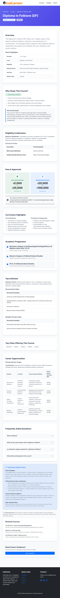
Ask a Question (30, 553)
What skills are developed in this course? (19, 456)
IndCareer (6, 11)
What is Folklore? (12, 436)
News (23, 582)
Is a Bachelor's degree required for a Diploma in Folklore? (24, 449)
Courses (41, 3)
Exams (55, 3)
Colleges (48, 3)
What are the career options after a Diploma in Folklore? (23, 442)
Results (24, 580)
